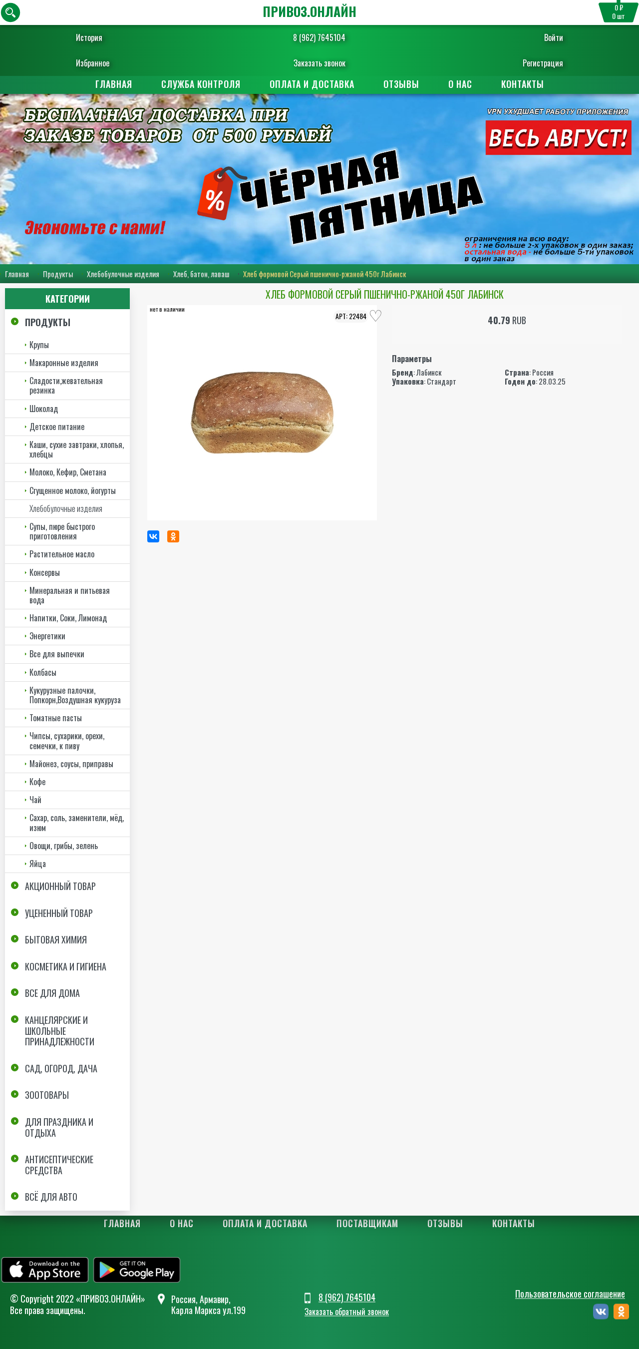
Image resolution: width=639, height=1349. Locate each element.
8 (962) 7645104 (319, 37)
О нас (460, 83)
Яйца (37, 864)
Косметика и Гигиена (65, 966)
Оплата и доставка (312, 83)
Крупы (39, 345)
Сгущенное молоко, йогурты (72, 490)
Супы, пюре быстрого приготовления (62, 531)
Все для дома (52, 992)
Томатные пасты (55, 718)
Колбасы (42, 672)
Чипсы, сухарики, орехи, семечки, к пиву (66, 740)
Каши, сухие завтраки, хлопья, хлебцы (76, 449)
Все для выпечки (56, 654)
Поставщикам (367, 1223)
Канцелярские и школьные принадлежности (59, 1030)
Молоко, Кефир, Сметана (67, 472)
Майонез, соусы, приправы (71, 764)
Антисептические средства (59, 1165)
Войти (553, 37)
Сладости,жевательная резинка (66, 385)
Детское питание (56, 427)
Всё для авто (51, 1196)
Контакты (522, 83)
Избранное (92, 63)
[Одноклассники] (173, 536)
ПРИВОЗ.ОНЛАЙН (309, 11)
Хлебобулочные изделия (123, 273)
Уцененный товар (59, 912)
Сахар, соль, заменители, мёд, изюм (76, 822)
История (89, 37)
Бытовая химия (56, 939)
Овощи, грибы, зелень (63, 846)
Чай (35, 800)
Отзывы (401, 83)
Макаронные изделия (63, 363)
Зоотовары (47, 1094)
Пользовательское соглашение (570, 1294)
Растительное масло (61, 554)
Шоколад (43, 409)
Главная (113, 83)
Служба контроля (201, 83)
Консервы (44, 572)
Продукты (58, 273)
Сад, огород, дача (61, 1068)
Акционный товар (60, 886)
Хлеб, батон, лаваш (201, 273)
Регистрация (543, 63)
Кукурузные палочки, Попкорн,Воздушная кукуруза (75, 695)
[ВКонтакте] (153, 536)
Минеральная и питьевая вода (69, 595)
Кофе (37, 782)
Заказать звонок (319, 63)
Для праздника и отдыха (59, 1127)
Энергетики (47, 636)
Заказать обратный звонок (347, 1312)
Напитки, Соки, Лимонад (68, 618)
